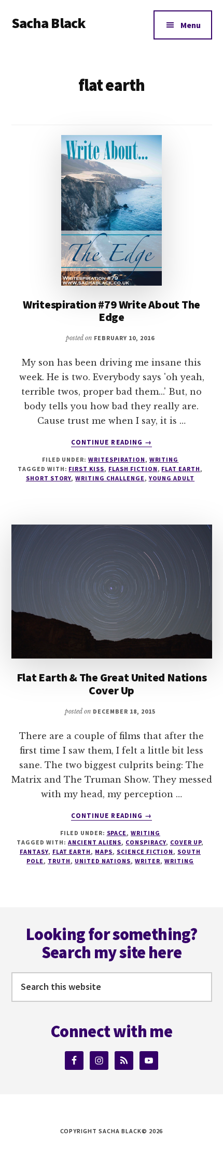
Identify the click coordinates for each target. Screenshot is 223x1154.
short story (49, 478)
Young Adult (172, 478)
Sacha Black (48, 23)
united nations (103, 861)
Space (117, 833)
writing (179, 861)
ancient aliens (94, 842)
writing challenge (109, 478)
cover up (185, 842)
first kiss (86, 469)
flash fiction (132, 469)
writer (147, 861)
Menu (190, 25)
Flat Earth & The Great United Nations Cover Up (112, 683)
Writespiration (116, 459)
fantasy (34, 851)
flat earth (180, 469)
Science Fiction (145, 851)
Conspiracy (146, 842)
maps (104, 851)
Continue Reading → (111, 442)
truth (59, 861)
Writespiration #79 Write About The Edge (112, 310)
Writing (164, 459)
